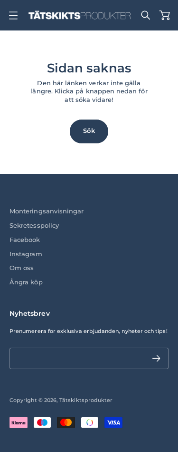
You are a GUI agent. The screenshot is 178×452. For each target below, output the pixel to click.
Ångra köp (26, 282)
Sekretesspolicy (34, 225)
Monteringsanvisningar (46, 211)
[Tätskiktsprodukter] (79, 15)
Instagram (25, 254)
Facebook (24, 239)
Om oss (21, 267)
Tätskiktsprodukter (85, 400)
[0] (164, 15)
